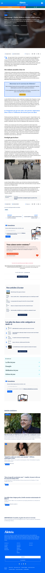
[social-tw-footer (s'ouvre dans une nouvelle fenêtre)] (23, 564)
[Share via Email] (38, 53)
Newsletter (19, 545)
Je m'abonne (10, 7)
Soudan (6, 209)
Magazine (18, 548)
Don (17, 551)
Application (19, 546)
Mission (6, 484)
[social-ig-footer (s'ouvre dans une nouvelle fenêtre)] (25, 564)
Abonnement (19, 549)
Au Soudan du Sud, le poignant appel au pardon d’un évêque (25, 198)
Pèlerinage (7, 464)
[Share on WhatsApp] (40, 53)
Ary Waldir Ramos (16, 25)
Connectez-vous (27, 272)
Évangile (8, 366)
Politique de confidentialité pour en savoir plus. (16, 233)
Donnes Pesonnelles (19, 569)
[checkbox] (5, 233)
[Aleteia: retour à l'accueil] (22, 2)
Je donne (22, 7)
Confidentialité (26, 569)
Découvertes (6, 549)
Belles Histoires (7, 12)
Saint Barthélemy (25, 4)
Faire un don (22, 94)
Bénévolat (7, 504)
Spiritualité (6, 548)
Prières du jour (10, 374)
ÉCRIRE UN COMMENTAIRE (22, 276)
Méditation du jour (11, 370)
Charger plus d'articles (22, 314)
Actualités (6, 545)
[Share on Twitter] (36, 53)
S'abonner (23, 557)
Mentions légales (24, 567)
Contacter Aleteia (12, 569)
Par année (31, 545)
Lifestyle (5, 546)
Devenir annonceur (31, 567)
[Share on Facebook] (32, 53)
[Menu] (8, 3)
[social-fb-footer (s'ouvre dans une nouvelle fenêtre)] (21, 564)
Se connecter (22, 560)
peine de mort (7, 414)
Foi (6, 444)
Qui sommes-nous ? (17, 567)
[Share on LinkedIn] (34, 53)
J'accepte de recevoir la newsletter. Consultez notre (16, 233)
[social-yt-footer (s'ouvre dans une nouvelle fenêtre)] (19, 564)
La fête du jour (10, 362)
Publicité (18, 552)
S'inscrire (8, 236)
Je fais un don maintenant (11, 253)
